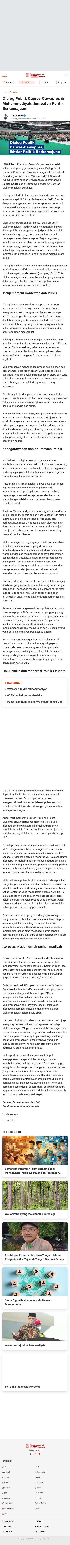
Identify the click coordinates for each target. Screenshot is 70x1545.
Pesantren (7, 1498)
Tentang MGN (8, 1521)
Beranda (10, 82)
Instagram (35, 1458)
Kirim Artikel (8, 1527)
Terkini (45, 82)
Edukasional (40, 1472)
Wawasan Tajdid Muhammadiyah (27, 689)
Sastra (38, 1498)
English (6, 1477)
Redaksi (38, 1521)
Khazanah (39, 1482)
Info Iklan (40, 1532)
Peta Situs (7, 1532)
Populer (62, 82)
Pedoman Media (42, 1527)
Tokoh (37, 1508)
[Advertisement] (35, 35)
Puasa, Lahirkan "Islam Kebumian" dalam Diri (34, 702)
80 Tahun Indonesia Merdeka (24, 695)
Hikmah (6, 1482)
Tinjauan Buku (8, 1508)
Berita (37, 1467)
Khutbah (6, 1488)
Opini (5, 1493)
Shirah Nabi (7, 1503)
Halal (37, 1477)
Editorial (9, 1120)
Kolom (38, 1488)
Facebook (30, 1458)
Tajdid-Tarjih (40, 1503)
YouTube (39, 1458)
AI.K (4, 1467)
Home (5, 92)
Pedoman (39, 1493)
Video (28, 82)
